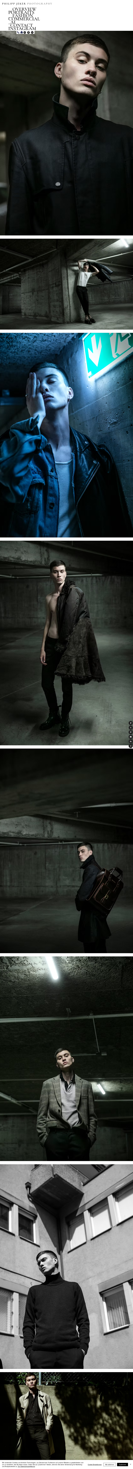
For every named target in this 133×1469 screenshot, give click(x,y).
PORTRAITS (21, 12)
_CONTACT (20, 25)
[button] (131, 723)
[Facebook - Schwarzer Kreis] (28, 32)
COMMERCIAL (24, 18)
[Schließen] (130, 1464)
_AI (11, 22)
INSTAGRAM (22, 28)
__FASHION (20, 15)
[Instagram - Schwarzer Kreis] (24, 32)
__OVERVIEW (22, 9)
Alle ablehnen (109, 1464)
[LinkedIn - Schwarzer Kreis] (32, 32)
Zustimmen (122, 1464)
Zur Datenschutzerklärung (26, 1466)
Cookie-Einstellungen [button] (95, 1464)
